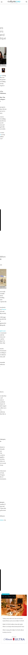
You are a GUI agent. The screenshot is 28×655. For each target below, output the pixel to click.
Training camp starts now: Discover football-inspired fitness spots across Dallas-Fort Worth (13, 620)
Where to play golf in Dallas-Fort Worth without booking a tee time (13, 631)
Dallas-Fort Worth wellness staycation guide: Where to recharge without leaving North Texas (13, 625)
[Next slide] (4, 57)
